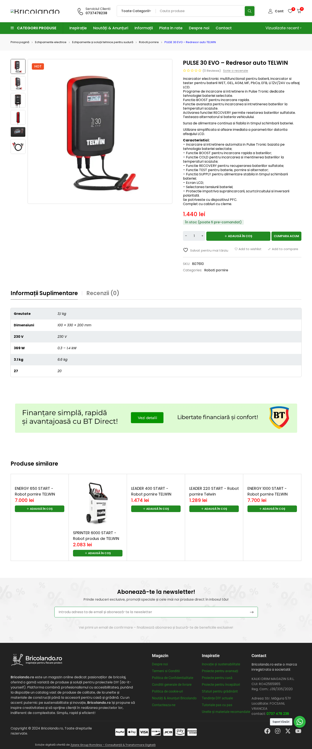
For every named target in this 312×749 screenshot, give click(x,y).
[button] (39, 553)
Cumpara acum (286, 236)
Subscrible (251, 612)
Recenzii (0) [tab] (102, 293)
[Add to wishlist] (248, 249)
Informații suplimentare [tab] (44, 293)
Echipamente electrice (50, 42)
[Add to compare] (283, 249)
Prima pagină (20, 42)
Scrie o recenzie (235, 71)
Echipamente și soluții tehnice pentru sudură (102, 42)
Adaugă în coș (240, 236)
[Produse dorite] (290, 11)
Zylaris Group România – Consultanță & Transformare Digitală (113, 745)
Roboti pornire (149, 42)
